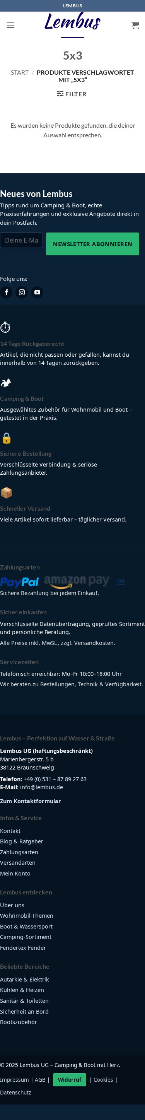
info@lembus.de (41, 787)
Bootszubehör (18, 1022)
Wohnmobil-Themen (26, 915)
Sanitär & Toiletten (24, 1000)
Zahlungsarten (19, 852)
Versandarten (18, 862)
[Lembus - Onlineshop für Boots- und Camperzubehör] (72, 25)
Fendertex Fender (23, 947)
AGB (40, 1079)
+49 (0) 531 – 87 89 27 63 (55, 779)
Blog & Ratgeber (21, 841)
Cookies (103, 1079)
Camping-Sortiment (25, 936)
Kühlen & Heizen (22, 989)
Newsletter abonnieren (92, 244)
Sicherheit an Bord (24, 1011)
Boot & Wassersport (26, 926)
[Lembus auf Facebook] (6, 292)
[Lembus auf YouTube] (37, 292)
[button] (10, 24)
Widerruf (69, 1079)
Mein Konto (15, 873)
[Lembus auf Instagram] (21, 292)
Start (20, 72)
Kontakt (10, 830)
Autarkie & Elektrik (24, 979)
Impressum (14, 1079)
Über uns (12, 905)
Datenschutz (15, 1092)
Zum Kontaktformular (30, 801)
